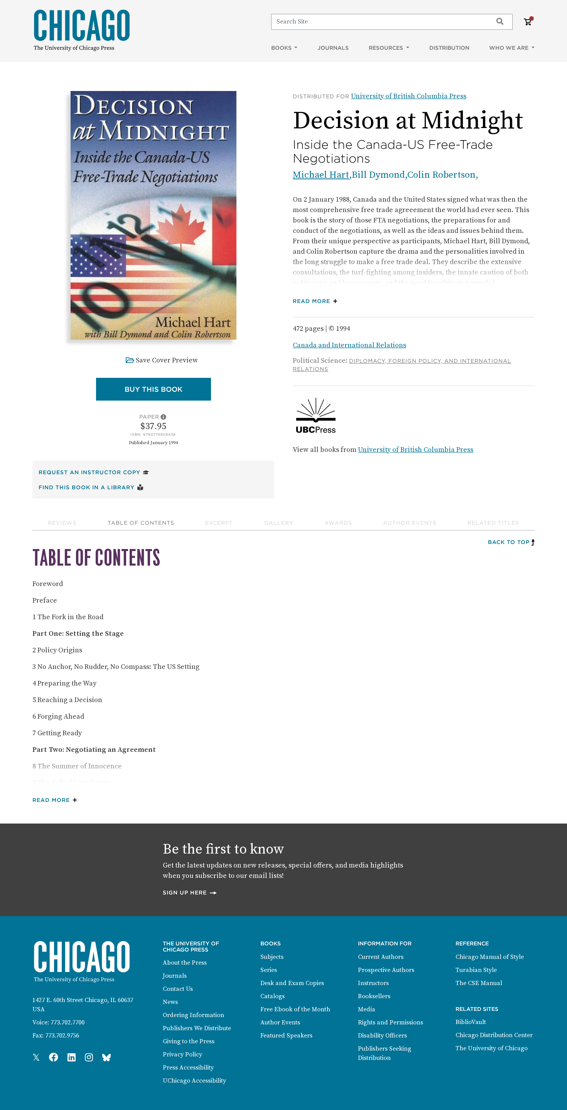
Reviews (62, 522)
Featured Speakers (286, 1035)
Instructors (373, 983)
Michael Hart (321, 175)
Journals (333, 47)
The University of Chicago (492, 1048)
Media (366, 1009)
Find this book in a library (91, 487)
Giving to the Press (188, 1041)
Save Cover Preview (167, 360)
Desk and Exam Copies (292, 983)
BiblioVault (471, 1022)
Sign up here (190, 892)
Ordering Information (193, 1015)
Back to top (509, 542)
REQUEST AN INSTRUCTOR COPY (94, 472)
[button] (317, 301)
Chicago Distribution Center (494, 1035)
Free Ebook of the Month (295, 1009)
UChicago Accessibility (194, 1081)
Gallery (279, 522)
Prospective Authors (386, 970)
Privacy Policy (182, 1054)
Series (268, 970)
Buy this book (168, 389)
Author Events (410, 522)
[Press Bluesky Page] (106, 1058)
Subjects (272, 957)
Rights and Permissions (390, 1022)
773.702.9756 (62, 1035)
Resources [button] (387, 47)
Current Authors (380, 957)
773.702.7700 (67, 1022)
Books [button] (282, 47)
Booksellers (374, 996)
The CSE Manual (479, 983)
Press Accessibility (188, 1067)
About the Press (185, 963)
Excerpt (219, 522)
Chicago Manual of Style (490, 957)
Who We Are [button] (509, 47)
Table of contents (141, 522)
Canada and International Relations (349, 345)
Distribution (449, 47)
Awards (338, 522)
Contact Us (178, 989)
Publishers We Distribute (197, 1028)
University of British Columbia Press (408, 96)
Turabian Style (476, 970)
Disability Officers (382, 1035)
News (170, 1002)
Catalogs (272, 996)
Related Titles (493, 522)
